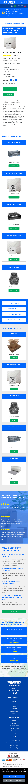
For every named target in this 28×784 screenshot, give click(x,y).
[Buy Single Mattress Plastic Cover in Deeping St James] (14, 247)
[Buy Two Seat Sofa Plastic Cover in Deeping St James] (14, 216)
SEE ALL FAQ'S (14, 611)
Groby (14, 723)
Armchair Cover (14, 267)
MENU (23, 2)
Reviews (14, 706)
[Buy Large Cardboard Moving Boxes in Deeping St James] (14, 345)
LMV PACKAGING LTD (20, 763)
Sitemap (14, 714)
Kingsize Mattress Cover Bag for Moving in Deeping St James (13, 30)
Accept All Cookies (14, 776)
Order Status (14, 711)
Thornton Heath (14, 728)
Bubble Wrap (14, 458)
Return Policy (14, 745)
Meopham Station (14, 726)
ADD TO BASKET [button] (14, 166)
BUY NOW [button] (14, 358)
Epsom (14, 733)
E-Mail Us (14, 688)
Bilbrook (14, 720)
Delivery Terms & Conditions (14, 743)
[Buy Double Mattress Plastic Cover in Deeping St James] (14, 185)
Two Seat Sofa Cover (14, 205)
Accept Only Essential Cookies (14, 780)
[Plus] (16, 80)
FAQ (14, 703)
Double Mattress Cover (14, 173)
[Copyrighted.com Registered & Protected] (14, 755)
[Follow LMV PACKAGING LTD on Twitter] (13, 693)
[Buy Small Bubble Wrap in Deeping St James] (14, 470)
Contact (14, 701)
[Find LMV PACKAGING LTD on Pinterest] (16, 693)
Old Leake (14, 731)
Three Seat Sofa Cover (14, 142)
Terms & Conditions (14, 740)
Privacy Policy (14, 748)
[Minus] (11, 80)
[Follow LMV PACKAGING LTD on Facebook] (10, 693)
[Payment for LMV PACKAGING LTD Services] (14, 759)
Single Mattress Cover (14, 236)
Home (3, 21)
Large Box (14, 333)
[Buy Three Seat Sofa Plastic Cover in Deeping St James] (14, 153)
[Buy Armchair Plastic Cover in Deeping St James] (14, 278)
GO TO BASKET (8, 94)
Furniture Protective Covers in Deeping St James (14, 22)
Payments (14, 708)
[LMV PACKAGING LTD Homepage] (8, 2)
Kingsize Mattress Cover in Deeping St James (14, 23)
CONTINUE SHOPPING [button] (10, 89)
